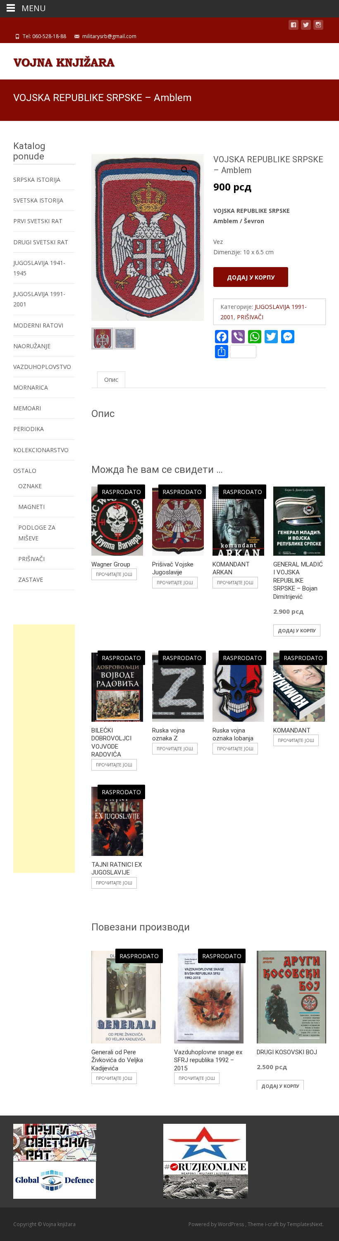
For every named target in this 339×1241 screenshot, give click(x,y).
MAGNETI (31, 507)
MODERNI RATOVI (38, 325)
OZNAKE (30, 486)
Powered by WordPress (217, 1224)
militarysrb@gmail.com (109, 36)
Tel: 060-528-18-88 (44, 36)
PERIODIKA (28, 429)
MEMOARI (27, 408)
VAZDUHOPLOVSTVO (42, 367)
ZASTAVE (30, 579)
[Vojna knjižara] (57, 59)
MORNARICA (30, 387)
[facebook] (293, 26)
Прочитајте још (114, 574)
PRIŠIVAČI (250, 317)
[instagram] (318, 26)
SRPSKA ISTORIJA (36, 179)
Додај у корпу (251, 277)
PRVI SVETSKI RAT (37, 221)
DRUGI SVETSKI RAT (40, 242)
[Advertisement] (44, 748)
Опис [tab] (111, 379)
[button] (189, 166)
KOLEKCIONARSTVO (41, 450)
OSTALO (24, 471)
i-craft (272, 1224)
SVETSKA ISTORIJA (38, 200)
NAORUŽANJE (31, 346)
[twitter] (306, 26)
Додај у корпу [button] (297, 630)
